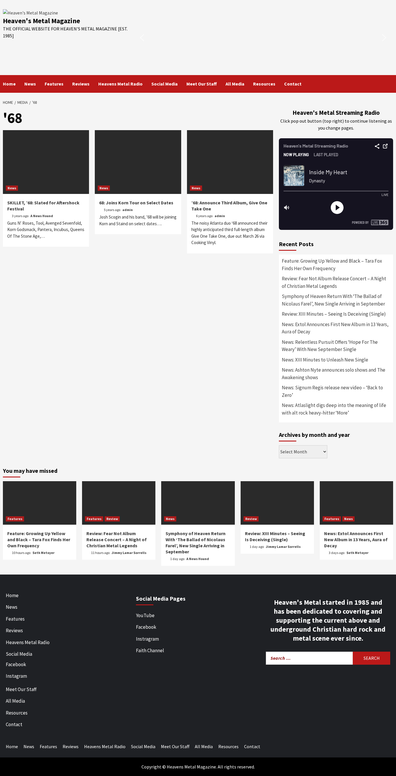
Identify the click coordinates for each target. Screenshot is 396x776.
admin (127, 210)
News (30, 84)
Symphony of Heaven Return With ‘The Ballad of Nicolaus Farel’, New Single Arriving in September (333, 300)
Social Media (164, 84)
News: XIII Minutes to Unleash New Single (325, 360)
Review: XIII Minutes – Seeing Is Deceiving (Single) (334, 314)
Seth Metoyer (43, 552)
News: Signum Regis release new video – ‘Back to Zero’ (332, 391)
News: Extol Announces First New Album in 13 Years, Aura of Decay (335, 328)
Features (54, 84)
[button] (142, 37)
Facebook (16, 664)
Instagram (16, 676)
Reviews (81, 84)
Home (9, 84)
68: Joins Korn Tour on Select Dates (136, 203)
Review (112, 519)
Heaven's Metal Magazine (41, 20)
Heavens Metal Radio (120, 84)
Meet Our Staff (201, 84)
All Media (235, 84)
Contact (292, 84)
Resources (264, 84)
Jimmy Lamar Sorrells (129, 552)
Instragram (147, 639)
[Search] (389, 83)
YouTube (145, 615)
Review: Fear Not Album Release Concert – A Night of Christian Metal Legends (334, 282)
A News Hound (41, 216)
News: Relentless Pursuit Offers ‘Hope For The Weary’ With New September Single (330, 346)
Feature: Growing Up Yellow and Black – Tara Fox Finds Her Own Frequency (332, 265)
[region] (263, 37)
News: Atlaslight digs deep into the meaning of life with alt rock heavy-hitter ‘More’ (334, 409)
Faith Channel (150, 650)
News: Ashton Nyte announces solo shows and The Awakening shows (333, 374)
